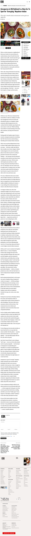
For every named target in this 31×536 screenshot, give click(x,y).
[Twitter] (8, 48)
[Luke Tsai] (3, 416)
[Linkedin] (10, 48)
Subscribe (2, 471)
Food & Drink (17, 484)
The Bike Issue (25, 484)
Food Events (17, 472)
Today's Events (25, 471)
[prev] (1, 5)
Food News (17, 471)
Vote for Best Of (3, 482)
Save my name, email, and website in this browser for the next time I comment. (10, 433)
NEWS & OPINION (10, 468)
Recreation (17, 487)
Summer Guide (25, 482)
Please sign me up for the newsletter (5, 436)
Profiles (9, 477)
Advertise (2, 472)
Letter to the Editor (3, 476)
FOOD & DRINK (18, 468)
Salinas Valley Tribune (14, 515)
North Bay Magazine (5, 516)
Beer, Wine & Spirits (18, 470)
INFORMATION (2, 468)
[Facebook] (6, 48)
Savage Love (9, 489)
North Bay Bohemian (5, 510)
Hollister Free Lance (14, 509)
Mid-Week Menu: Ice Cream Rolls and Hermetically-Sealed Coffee (15, 446)
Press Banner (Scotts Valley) (15, 514)
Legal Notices (4, 525)
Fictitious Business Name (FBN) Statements (6, 527)
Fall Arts (25, 477)
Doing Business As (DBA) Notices (7, 528)
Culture (9, 484)
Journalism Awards (14, 525)
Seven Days (9, 476)
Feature (9, 472)
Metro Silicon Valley (5, 509)
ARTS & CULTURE (10, 479)
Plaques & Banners (3, 483)
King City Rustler (14, 510)
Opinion (9, 475)
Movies (9, 487)
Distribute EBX (2, 481)
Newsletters (2, 470)
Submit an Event (26, 472)
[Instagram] (18, 499)
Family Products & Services (18, 483)
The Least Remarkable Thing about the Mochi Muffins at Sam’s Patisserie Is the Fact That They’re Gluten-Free (5, 448)
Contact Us (2, 475)
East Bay (4, 515)
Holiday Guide (25, 478)
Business (9, 470)
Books (9, 483)
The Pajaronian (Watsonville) (15, 516)
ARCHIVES (17, 458)
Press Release (2, 477)
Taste (24, 483)
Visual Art (9, 494)
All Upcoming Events (26, 470)
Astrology (9, 482)
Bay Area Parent (5, 514)
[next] (2, 5)
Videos (9, 493)
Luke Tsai (3, 19)
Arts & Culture (18, 477)
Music (9, 488)
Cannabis (9, 471)
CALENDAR (25, 468)
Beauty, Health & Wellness (19, 478)
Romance (17, 488)
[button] (27, 1)
